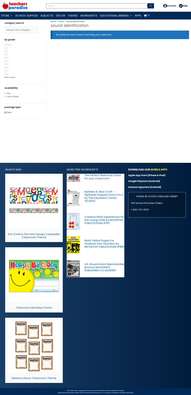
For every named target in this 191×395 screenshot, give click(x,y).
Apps (138, 15)
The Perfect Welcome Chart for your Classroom (102, 177)
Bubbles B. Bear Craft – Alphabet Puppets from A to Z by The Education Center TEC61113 (103, 196)
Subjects (47, 15)
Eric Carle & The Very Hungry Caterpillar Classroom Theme (34, 235)
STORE (5, 15)
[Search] (150, 5)
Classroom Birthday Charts (34, 308)
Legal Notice (62, 393)
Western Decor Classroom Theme (34, 378)
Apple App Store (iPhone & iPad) (146, 175)
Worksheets (88, 15)
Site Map (70, 393)
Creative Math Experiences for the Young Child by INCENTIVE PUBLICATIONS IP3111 (104, 220)
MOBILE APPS (159, 169)
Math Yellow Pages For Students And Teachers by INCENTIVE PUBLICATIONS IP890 (104, 243)
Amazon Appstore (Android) (144, 187)
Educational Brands (114, 15)
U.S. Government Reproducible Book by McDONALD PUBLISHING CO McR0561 (104, 267)
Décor (60, 15)
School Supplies (26, 15)
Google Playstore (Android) (144, 181)
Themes (73, 15)
